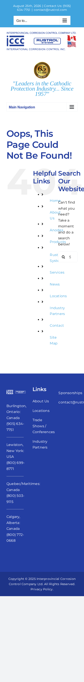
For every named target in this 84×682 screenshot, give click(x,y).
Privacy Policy (42, 589)
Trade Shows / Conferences (44, 426)
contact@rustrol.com (50, 10)
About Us (41, 401)
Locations (58, 296)
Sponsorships (70, 393)
